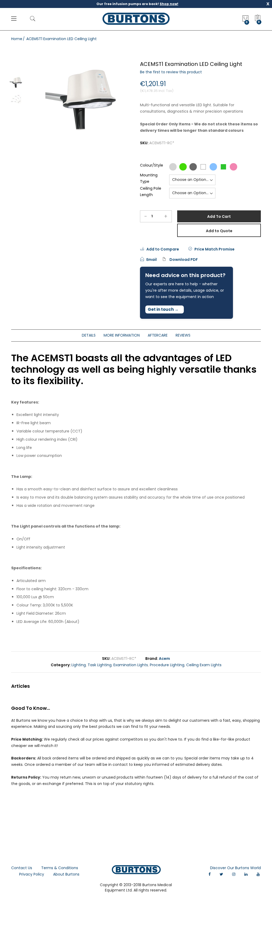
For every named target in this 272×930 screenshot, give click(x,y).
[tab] (89, 335)
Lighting (78, 665)
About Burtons (66, 874)
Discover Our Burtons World (235, 867)
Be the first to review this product (171, 72)
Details (89, 335)
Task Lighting (100, 665)
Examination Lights (130, 665)
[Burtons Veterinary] (135, 18)
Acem (164, 658)
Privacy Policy (31, 874)
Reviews (183, 335)
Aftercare (158, 335)
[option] (16, 82)
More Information (122, 335)
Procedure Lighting (167, 665)
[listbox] (204, 167)
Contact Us (21, 867)
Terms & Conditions (59, 867)
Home (16, 38)
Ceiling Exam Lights (204, 665)
